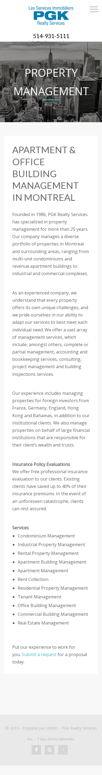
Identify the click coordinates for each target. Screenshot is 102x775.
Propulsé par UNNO (40, 728)
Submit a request (39, 654)
